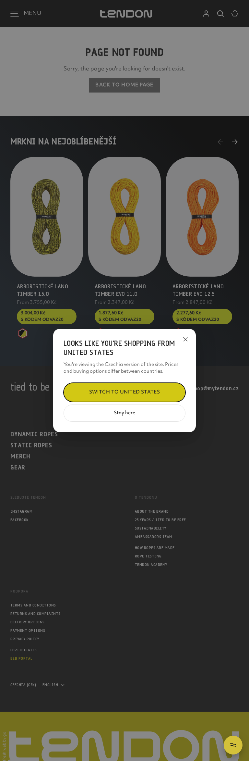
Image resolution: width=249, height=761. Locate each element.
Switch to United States (124, 392)
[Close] (185, 339)
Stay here (124, 413)
